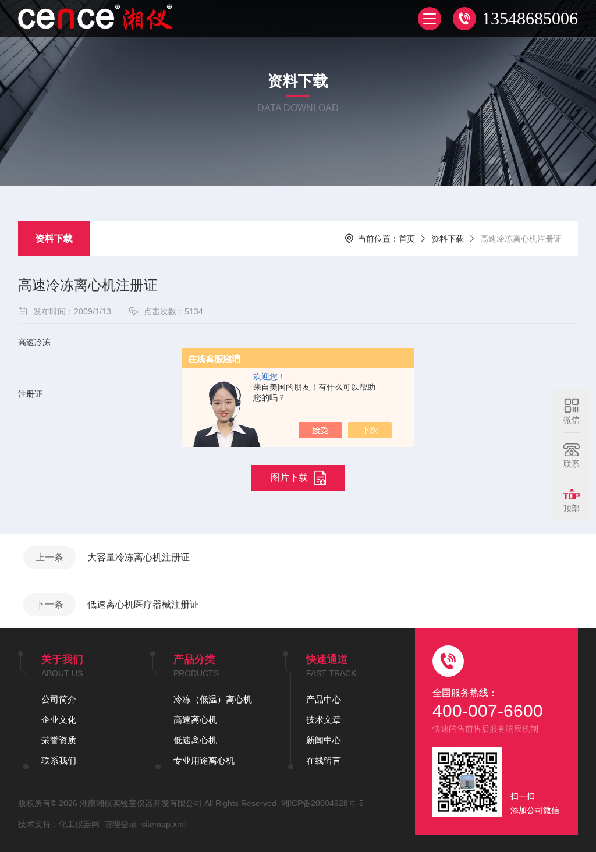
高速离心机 (195, 720)
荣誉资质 (58, 740)
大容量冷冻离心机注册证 (138, 557)
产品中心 (323, 699)
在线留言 (323, 760)
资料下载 (54, 238)
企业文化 (58, 720)
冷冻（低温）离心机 (212, 699)
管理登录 (120, 824)
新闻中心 (323, 740)
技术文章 (323, 720)
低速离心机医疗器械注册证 (143, 604)
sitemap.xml (163, 824)
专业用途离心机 (204, 760)
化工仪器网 (79, 824)
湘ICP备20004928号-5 (322, 803)
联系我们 (58, 760)
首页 (407, 238)
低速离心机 (195, 740)
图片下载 (289, 477)
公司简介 (58, 699)
